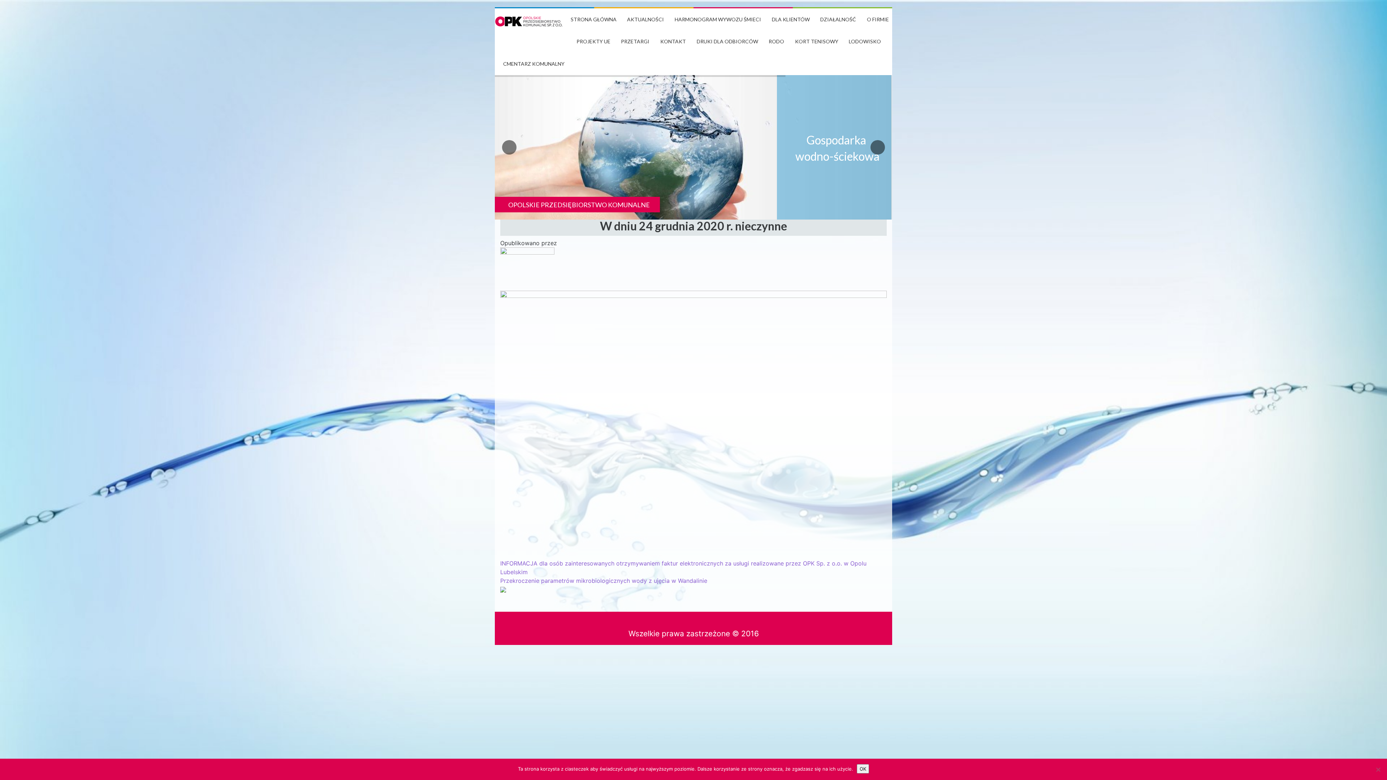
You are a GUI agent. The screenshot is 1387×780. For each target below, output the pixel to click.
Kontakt (673, 41)
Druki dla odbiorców (727, 41)
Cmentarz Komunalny (534, 64)
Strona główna (594, 19)
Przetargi (635, 41)
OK (863, 769)
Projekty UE (593, 41)
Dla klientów (791, 19)
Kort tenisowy (816, 41)
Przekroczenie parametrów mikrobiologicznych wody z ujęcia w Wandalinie (603, 580)
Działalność (838, 19)
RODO (776, 41)
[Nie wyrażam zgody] (1378, 769)
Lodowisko (865, 41)
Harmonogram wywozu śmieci (718, 19)
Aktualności (645, 19)
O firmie (878, 19)
